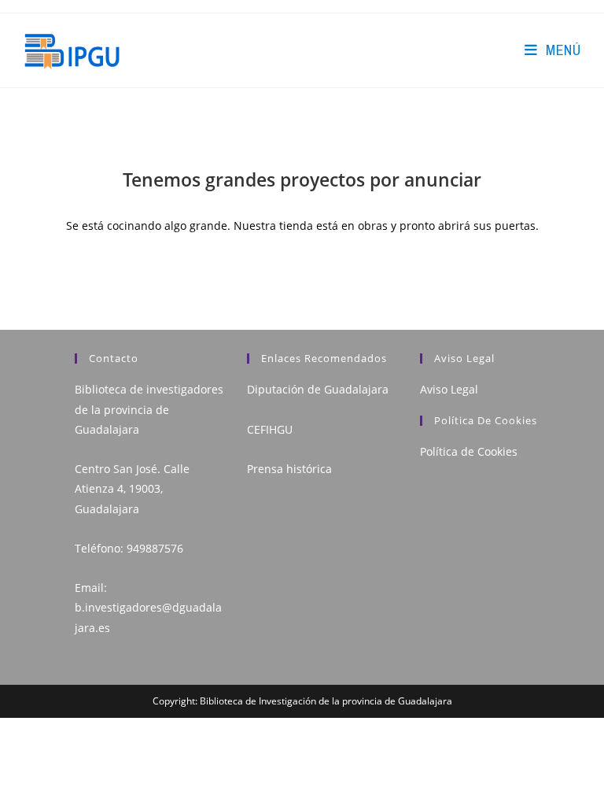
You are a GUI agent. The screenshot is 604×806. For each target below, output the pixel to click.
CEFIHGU (270, 429)
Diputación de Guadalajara (318, 389)
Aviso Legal (449, 389)
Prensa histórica (289, 468)
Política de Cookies (468, 451)
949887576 (155, 548)
